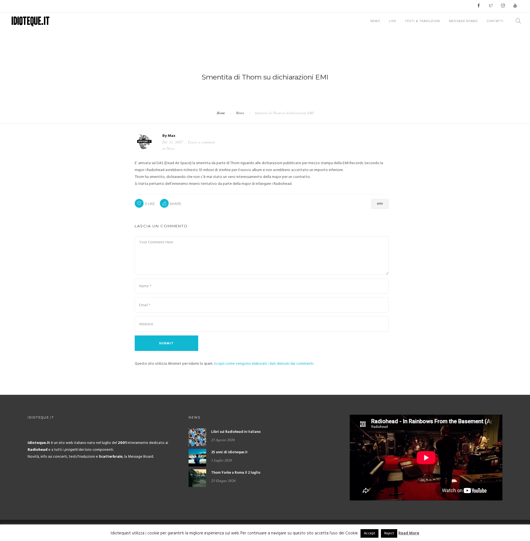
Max (171, 136)
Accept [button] (369, 533)
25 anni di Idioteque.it (229, 452)
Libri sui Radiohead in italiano (236, 432)
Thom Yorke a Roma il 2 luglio (235, 473)
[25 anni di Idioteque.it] (197, 458)
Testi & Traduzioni (422, 21)
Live (392, 21)
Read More (408, 533)
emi (380, 204)
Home (221, 112)
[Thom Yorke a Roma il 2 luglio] (197, 478)
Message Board (463, 21)
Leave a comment (201, 142)
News (375, 21)
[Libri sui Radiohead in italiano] (197, 437)
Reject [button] (389, 533)
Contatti (495, 21)
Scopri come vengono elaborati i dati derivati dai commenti (263, 364)
